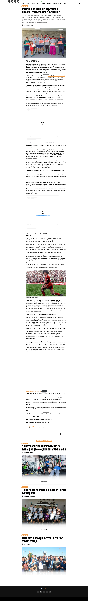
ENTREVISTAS (49, 3)
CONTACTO (65, 3)
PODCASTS (55, 3)
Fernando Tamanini (29, 452)
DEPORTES (43, 3)
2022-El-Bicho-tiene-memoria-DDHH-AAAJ (33, 391)
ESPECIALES (23, 3)
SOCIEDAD (28, 3)
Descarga (44, 391)
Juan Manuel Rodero (29, 25)
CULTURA (33, 3)
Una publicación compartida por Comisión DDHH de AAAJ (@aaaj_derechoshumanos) (46, 142)
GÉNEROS (38, 3)
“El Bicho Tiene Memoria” (43, 164)
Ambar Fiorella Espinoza (30, 496)
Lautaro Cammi (28, 544)
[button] (27, 61)
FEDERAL (59, 3)
